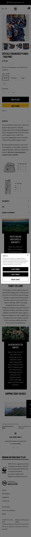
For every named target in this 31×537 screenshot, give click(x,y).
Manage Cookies (15, 280)
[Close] (28, 255)
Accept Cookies (15, 269)
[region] (15, 268)
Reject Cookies (16, 274)
